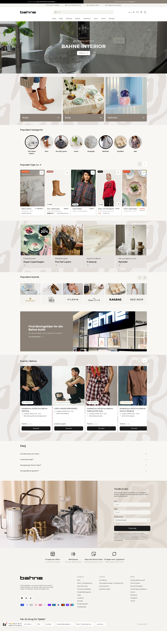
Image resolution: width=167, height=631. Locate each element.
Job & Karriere (104, 586)
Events (132, 592)
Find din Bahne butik (137, 580)
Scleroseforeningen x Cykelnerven (111, 583)
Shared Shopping (136, 586)
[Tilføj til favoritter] (42, 173)
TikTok (132, 601)
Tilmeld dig (132, 528)
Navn (115, 501)
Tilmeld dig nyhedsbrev (138, 589)
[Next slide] (145, 164)
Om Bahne (103, 580)
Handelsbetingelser (84, 592)
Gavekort (80, 598)
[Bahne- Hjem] (36, 12)
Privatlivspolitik (82, 604)
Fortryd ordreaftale (84, 589)
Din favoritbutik (118, 516)
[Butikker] (141, 12)
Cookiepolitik (81, 607)
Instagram (133, 598)
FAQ (78, 580)
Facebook (133, 595)
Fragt (79, 595)
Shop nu (82, 53)
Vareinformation (104, 589)
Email (115, 509)
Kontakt (80, 601)
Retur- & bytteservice (84, 583)
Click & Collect (135, 583)
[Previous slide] (140, 164)
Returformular (82, 586)
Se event (36, 428)
